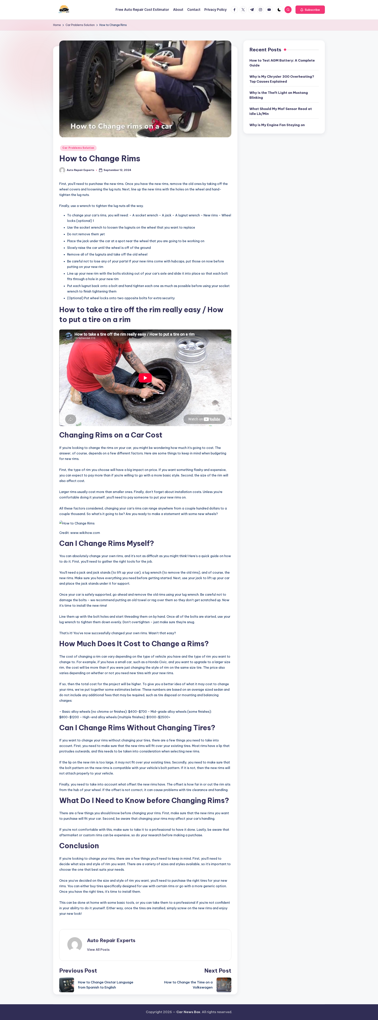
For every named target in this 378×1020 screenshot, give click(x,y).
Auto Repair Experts (111, 940)
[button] (310, 10)
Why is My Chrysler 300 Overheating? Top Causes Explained (281, 79)
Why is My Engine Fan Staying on (277, 125)
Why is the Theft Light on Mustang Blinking (278, 95)
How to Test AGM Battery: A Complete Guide (282, 63)
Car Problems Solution (78, 147)
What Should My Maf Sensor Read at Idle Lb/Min (280, 111)
